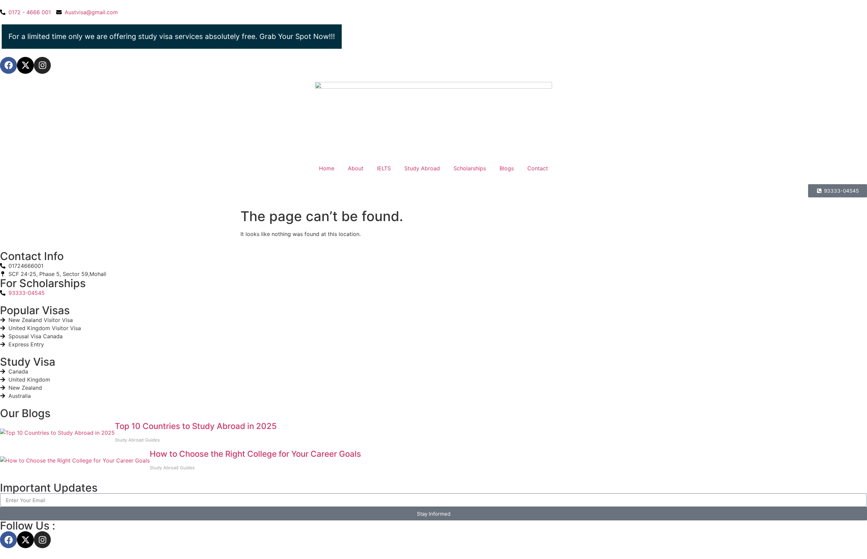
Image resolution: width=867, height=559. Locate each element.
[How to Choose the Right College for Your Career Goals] (75, 460)
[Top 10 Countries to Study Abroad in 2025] (57, 433)
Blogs (507, 168)
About (355, 168)
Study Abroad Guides (137, 440)
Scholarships (469, 168)
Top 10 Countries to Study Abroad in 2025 (196, 426)
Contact (537, 168)
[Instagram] (42, 65)
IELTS (384, 168)
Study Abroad (422, 168)
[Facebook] (8, 65)
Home (326, 168)
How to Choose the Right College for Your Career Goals (255, 454)
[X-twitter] (25, 65)
